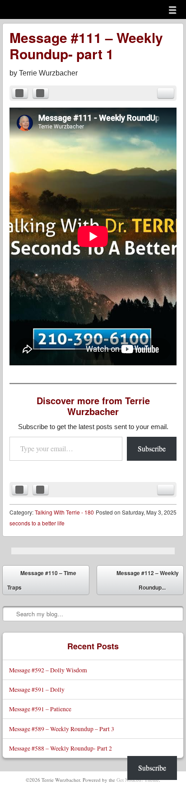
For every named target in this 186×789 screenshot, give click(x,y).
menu (172, 10)
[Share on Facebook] (20, 93)
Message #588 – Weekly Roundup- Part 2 (60, 748)
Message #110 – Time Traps (41, 580)
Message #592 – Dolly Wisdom (48, 670)
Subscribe (152, 448)
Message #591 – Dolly (37, 689)
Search (10, 613)
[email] (166, 93)
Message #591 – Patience (40, 708)
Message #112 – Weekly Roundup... (147, 582)
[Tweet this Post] (40, 93)
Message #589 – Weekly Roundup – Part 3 (61, 728)
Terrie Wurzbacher (48, 73)
